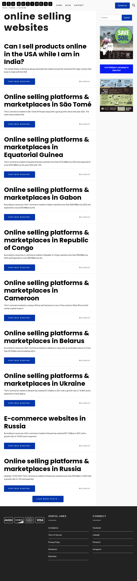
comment (86, 82)
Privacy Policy (54, 542)
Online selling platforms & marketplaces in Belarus (46, 337)
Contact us (122, 5)
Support (79, 5)
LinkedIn (96, 535)
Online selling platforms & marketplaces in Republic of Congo (46, 240)
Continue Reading (19, 81)
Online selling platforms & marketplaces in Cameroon (46, 290)
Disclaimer (52, 549)
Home (59, 5)
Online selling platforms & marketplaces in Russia (46, 465)
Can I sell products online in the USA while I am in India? (45, 54)
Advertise (52, 556)
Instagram (97, 549)
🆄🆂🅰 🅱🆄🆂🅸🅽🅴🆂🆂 (27, 4)
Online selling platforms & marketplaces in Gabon (46, 193)
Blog (68, 5)
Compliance (53, 528)
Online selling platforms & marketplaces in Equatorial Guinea (46, 147)
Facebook (97, 528)
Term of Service (55, 535)
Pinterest (96, 542)
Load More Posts (47, 499)
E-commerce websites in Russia (45, 422)
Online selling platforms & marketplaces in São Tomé (48, 100)
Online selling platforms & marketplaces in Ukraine (46, 379)
